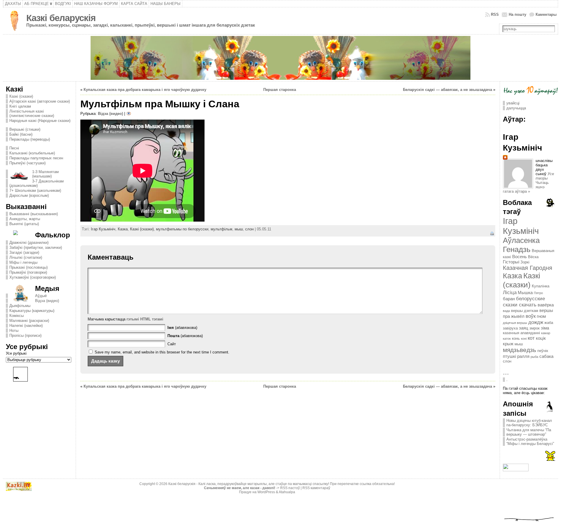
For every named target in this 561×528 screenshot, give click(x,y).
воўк (531, 316)
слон (249, 229)
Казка (123, 229)
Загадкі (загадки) (24, 252)
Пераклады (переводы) (29, 139)
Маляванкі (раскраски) (29, 320)
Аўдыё (41, 296)
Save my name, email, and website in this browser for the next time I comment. (162, 352)
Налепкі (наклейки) (26, 325)
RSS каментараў (316, 488)
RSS (495, 14)
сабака (546, 356)
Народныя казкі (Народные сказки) (39, 120)
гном (541, 316)
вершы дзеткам (524, 310)
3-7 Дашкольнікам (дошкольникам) (36, 183)
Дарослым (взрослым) (29, 195)
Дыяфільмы (19, 305)
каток (507, 338)
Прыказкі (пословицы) (28, 267)
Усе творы (545, 176)
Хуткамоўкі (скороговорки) (32, 277)
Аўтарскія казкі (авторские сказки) (39, 101)
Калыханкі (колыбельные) (32, 153)
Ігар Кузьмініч (103, 229)
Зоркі (524, 262)
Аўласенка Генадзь (521, 245)
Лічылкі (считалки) (25, 257)
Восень (519, 256)
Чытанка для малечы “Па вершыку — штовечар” (528, 432)
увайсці (513, 103)
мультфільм (221, 229)
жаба (548, 322)
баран (509, 298)
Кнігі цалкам (20, 106)
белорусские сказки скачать (524, 302)
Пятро (538, 293)
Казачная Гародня (527, 268)
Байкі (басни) (20, 134)
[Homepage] (505, 158)
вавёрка (546, 304)
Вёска (533, 257)
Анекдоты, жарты (24, 219)
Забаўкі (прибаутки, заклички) (35, 247)
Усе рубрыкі (16, 353)
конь (516, 338)
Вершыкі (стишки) (24, 129)
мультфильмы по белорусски (182, 229)
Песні (14, 148)
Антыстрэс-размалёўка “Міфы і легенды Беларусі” (530, 441)
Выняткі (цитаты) (24, 224)
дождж (535, 322)
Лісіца (510, 292)
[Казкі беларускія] (280, 58)
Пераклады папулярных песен (36, 158)
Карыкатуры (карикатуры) (31, 310)
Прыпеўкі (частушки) (27, 163)
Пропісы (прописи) (25, 335)
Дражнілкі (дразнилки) (29, 242)
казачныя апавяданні (521, 333)
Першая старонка (279, 89)
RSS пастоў (290, 488)
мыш (239, 229)
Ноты (13, 330)
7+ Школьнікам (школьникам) (35, 190)
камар (545, 333)
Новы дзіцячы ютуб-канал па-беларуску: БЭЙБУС (529, 422)
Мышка (525, 292)
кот (531, 338)
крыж (508, 343)
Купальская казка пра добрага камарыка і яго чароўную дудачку (145, 89)
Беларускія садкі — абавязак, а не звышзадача (447, 89)
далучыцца (516, 108)
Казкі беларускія (61, 18)
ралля (523, 356)
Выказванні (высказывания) (33, 214)
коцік (541, 338)
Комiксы (16, 315)
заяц (523, 327)
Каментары (546, 14)
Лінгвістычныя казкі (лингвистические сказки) (31, 113)
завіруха (510, 328)
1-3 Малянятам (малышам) (45, 174)
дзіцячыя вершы (515, 323)
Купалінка (540, 286)
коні (524, 338)
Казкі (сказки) (21, 96)
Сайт (171, 344)
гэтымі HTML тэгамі (145, 319)
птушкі (509, 356)
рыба (534, 356)
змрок (534, 328)
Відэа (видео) (47, 300)
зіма (545, 327)
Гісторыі (511, 261)
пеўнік (542, 350)
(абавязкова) (182, 327)
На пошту (517, 14)
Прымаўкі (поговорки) (28, 272)
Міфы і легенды (23, 262)
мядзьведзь (519, 349)
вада (506, 311)
